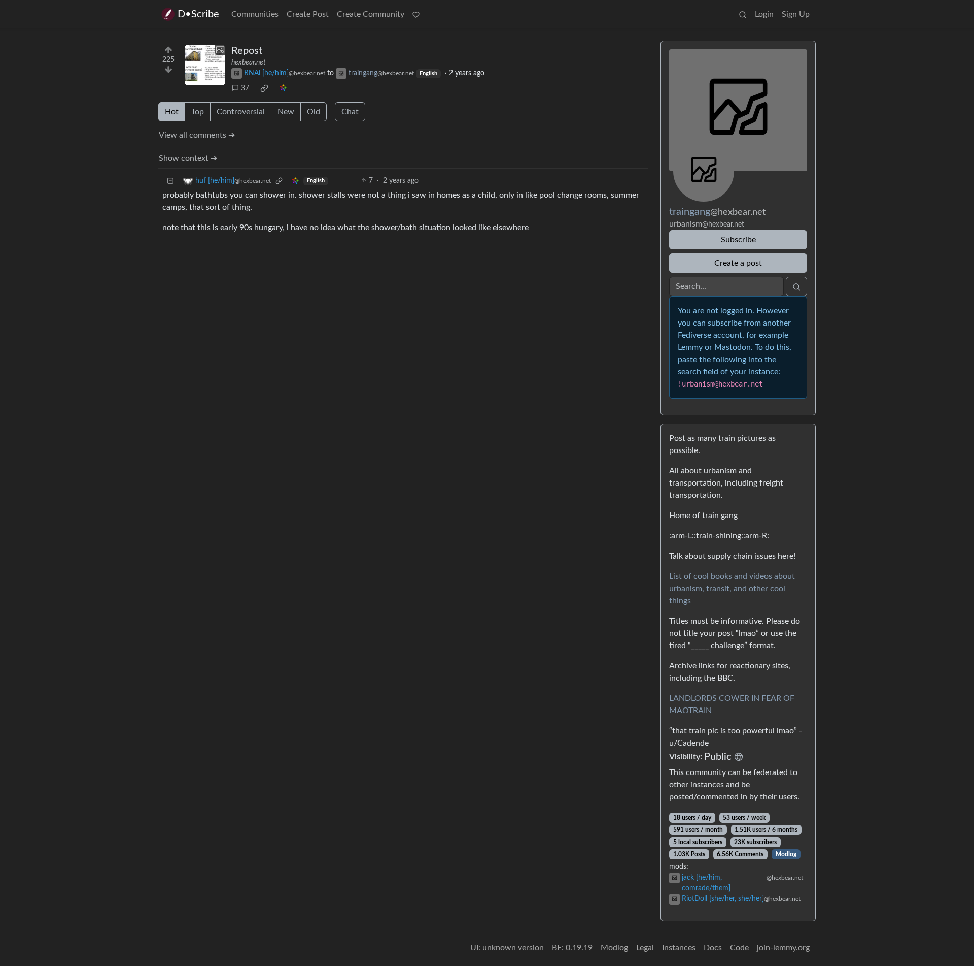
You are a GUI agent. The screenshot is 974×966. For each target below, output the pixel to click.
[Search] (743, 14)
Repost (246, 51)
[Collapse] (170, 181)
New (285, 112)
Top (197, 112)
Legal (645, 948)
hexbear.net (248, 62)
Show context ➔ (188, 158)
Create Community (370, 14)
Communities (255, 14)
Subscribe (738, 240)
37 (245, 88)
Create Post (308, 14)
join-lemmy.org (783, 948)
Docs (713, 948)
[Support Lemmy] (416, 14)
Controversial (241, 112)
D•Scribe (198, 14)
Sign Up (796, 14)
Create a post (738, 263)
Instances (678, 948)
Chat (350, 112)
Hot (172, 112)
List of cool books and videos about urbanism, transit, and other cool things (732, 588)
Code (739, 948)
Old (313, 112)
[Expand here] (205, 65)
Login (764, 14)
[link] (264, 88)
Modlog (786, 854)
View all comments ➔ (197, 135)
